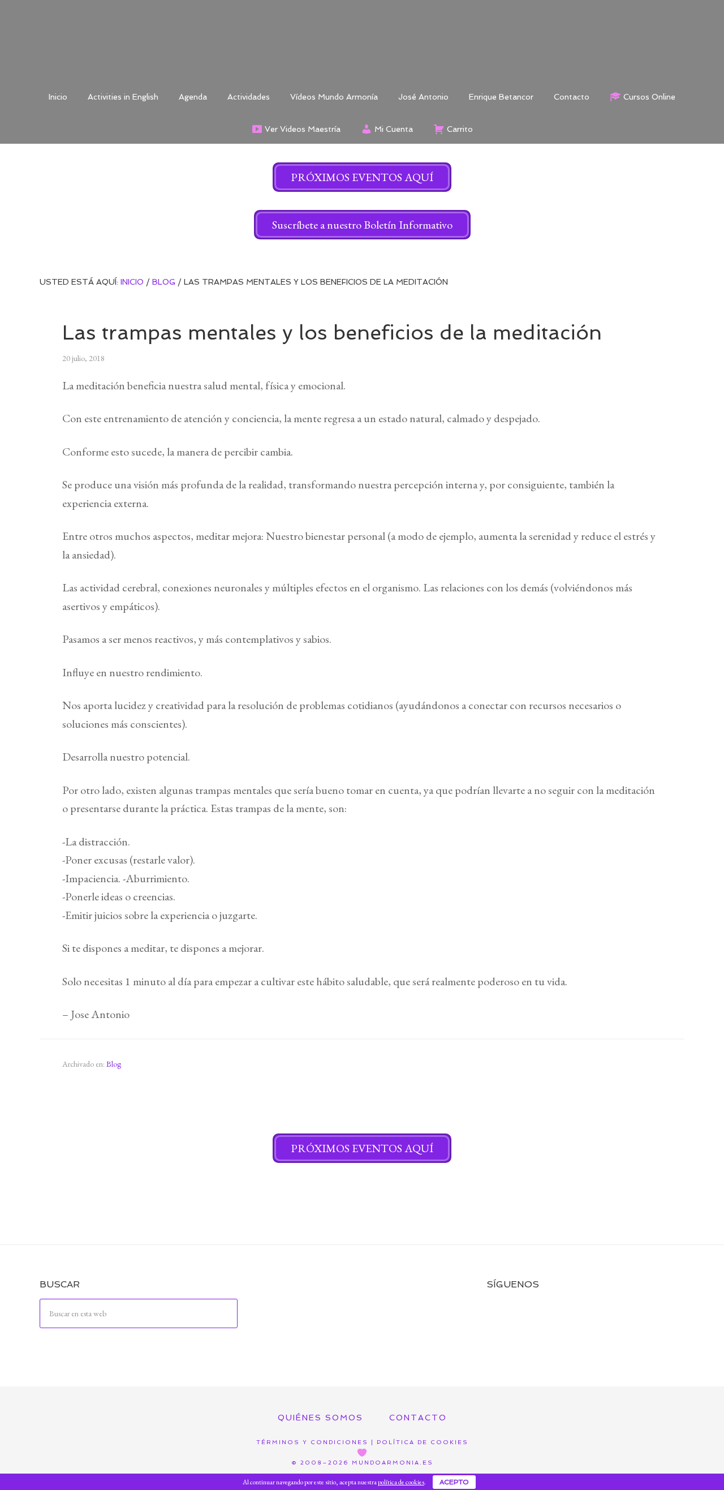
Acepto (454, 1482)
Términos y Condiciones (312, 1442)
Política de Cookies (422, 1442)
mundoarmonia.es (392, 1462)
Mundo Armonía (362, 39)
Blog (113, 1064)
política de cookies (401, 1482)
